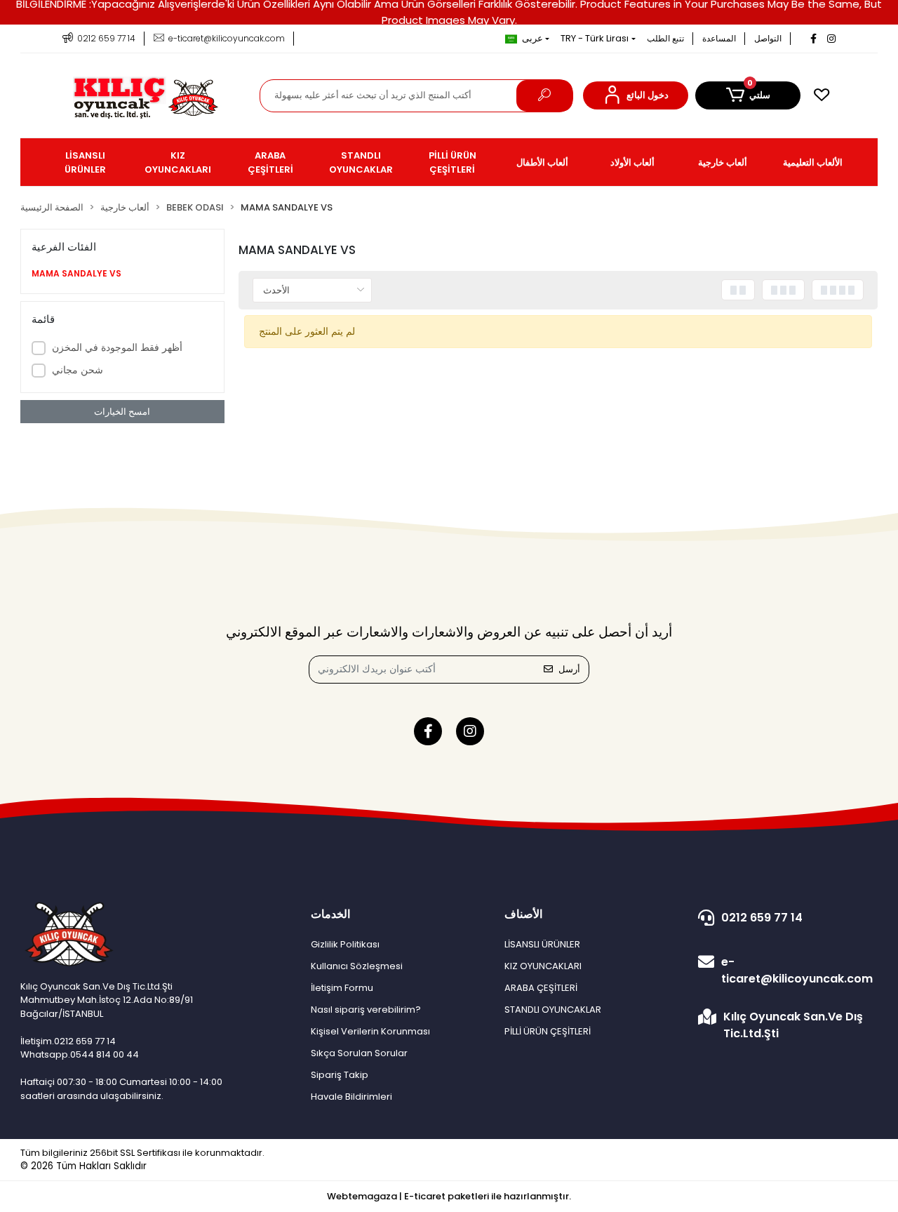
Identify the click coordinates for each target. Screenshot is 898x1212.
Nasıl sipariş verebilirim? (366, 1009)
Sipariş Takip (339, 1074)
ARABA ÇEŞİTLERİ (540, 987)
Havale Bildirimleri (351, 1096)
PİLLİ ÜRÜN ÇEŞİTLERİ (547, 1031)
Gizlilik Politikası (345, 944)
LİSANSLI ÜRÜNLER (542, 944)
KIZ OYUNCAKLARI (543, 966)
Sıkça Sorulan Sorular (359, 1053)
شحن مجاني (77, 370)
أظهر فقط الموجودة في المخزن (117, 347)
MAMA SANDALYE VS (76, 273)
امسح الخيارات (122, 411)
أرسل (569, 669)
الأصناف (523, 914)
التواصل (768, 38)
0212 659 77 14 (762, 918)
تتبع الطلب (665, 38)
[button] (635, 95)
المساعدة (719, 38)
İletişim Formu (342, 987)
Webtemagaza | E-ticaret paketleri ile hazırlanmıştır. (449, 1196)
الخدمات (330, 914)
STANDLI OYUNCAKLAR (552, 1009)
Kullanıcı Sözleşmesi (357, 966)
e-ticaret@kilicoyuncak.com (797, 970)
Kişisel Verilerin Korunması (370, 1031)
